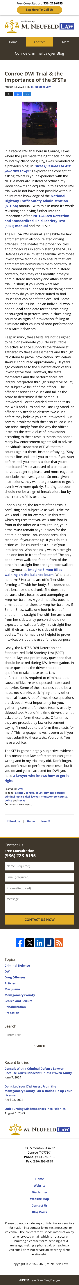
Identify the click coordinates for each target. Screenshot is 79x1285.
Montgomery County (20, 995)
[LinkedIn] (39, 942)
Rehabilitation (15, 1007)
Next (45, 820)
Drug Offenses (15, 977)
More (65, 42)
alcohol (19, 792)
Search (39, 1046)
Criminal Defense (17, 965)
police (8, 800)
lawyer (35, 796)
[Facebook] (20, 942)
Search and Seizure (18, 1001)
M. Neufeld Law (57, 1264)
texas (21, 800)
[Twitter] (29, 942)
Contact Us (40, 1205)
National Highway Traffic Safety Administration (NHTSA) (36, 201)
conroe (30, 792)
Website (39, 1185)
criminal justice (14, 796)
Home (13, 42)
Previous (13, 820)
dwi (27, 796)
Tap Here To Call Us (39, 10)
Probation (12, 1013)
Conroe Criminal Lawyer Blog (39, 26)
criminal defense (54, 792)
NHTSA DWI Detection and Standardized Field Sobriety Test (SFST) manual (37, 221)
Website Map (39, 1199)
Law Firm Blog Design (39, 1280)
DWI (20, 789)
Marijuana (12, 989)
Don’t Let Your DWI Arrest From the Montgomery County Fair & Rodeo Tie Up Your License (38, 1090)
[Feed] (59, 942)
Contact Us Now (40, 919)
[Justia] (49, 942)
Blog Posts (39, 1212)
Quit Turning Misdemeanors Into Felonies (35, 1109)
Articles (10, 983)
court (39, 792)
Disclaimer (39, 1192)
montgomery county (54, 796)
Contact (39, 42)
